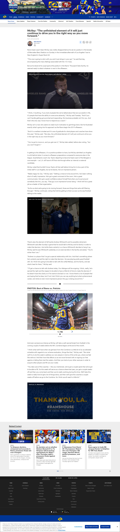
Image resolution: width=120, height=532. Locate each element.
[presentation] (110, 471)
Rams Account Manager (90, 485)
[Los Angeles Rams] (60, 519)
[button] (60, 90)
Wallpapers (73, 506)
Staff (11, 493)
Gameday (74, 493)
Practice (73, 496)
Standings (25, 488)
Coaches (11, 490)
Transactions (11, 501)
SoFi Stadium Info (108, 485)
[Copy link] (90, 42)
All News (41, 485)
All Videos (58, 485)
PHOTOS (74, 482)
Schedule (25, 482)
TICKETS (91, 482)
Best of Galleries (73, 490)
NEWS (41, 482)
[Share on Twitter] (84, 43)
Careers (11, 504)
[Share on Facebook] (80, 43)
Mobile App (41, 493)
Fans (74, 499)
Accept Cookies (105, 526)
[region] (60, 527)
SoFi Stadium (74, 501)
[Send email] (87, 43)
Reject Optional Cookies (92, 526)
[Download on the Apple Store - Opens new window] (54, 512)
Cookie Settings (78, 526)
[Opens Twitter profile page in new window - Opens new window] (35, 45)
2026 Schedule (25, 485)
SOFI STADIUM (108, 482)
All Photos (73, 485)
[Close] (117, 526)
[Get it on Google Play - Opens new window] (65, 513)
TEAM (11, 482)
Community (41, 488)
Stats (11, 496)
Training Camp (41, 501)
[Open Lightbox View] (60, 316)
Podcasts (41, 496)
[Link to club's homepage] (5, 17)
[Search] (89, 17)
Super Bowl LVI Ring (41, 499)
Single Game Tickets (90, 490)
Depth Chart (11, 488)
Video (57, 482)
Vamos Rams (41, 490)
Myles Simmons (37, 41)
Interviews (58, 490)
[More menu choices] (52, 17)
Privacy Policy (61, 530)
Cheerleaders (58, 496)
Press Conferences (58, 488)
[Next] (72, 332)
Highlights (58, 493)
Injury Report (11, 499)
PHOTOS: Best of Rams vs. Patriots (43, 288)
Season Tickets (90, 488)
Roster (10, 485)
